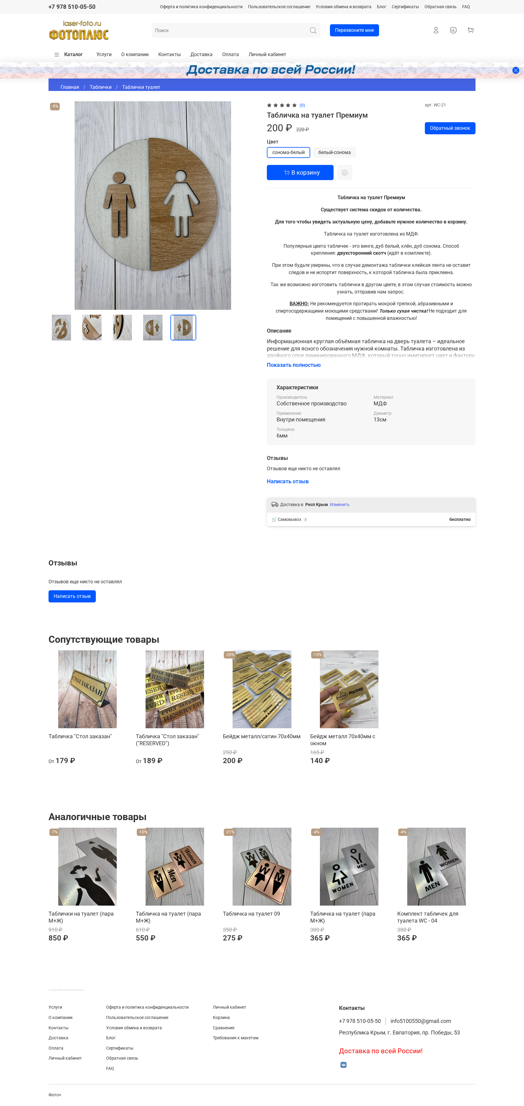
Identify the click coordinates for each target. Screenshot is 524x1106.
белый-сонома (334, 152)
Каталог (73, 54)
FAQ (466, 6)
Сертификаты (405, 6)
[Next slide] (247, 205)
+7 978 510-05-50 (72, 6)
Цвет (272, 142)
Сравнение (223, 1028)
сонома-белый (288, 152)
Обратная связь (441, 6)
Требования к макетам (235, 1038)
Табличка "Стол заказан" (80, 736)
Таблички (101, 87)
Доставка (201, 54)
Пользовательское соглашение (279, 6)
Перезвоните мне (354, 30)
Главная (70, 87)
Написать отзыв (72, 596)
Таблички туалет (141, 87)
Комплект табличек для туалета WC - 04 (427, 917)
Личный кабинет (267, 54)
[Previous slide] (58, 205)
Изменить (340, 504)
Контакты (169, 54)
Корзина (221, 1017)
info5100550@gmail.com (421, 1021)
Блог (381, 6)
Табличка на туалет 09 (251, 913)
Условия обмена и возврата (343, 6)
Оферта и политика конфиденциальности (201, 6)
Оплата (230, 54)
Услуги (104, 54)
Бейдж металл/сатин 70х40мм (262, 736)
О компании (135, 54)
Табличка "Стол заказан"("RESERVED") (167, 739)
